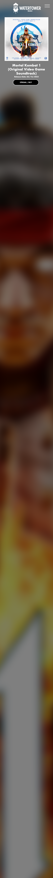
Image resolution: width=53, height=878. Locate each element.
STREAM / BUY (26, 82)
